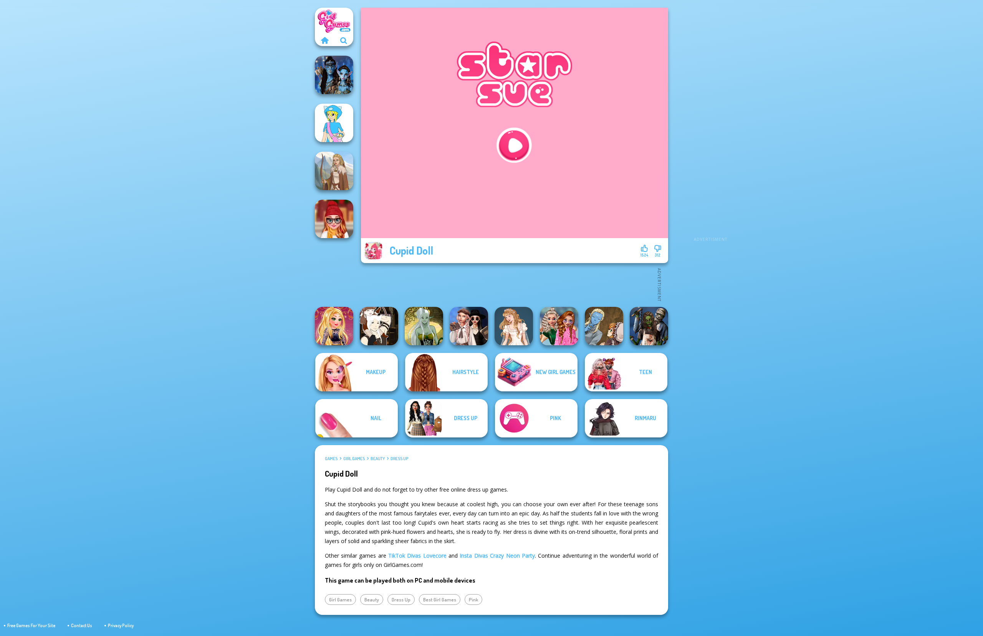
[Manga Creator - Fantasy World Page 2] (379, 326)
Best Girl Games (439, 599)
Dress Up (399, 458)
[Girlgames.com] (324, 40)
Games (331, 458)
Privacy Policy (121, 625)
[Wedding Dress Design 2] (514, 326)
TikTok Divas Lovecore (417, 555)
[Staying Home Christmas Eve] (334, 219)
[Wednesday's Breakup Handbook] (469, 326)
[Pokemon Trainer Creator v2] (334, 123)
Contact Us (81, 625)
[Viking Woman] (334, 171)
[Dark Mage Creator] (424, 326)
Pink (473, 599)
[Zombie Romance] (649, 326)
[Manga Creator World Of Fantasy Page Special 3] (604, 326)
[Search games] (343, 40)
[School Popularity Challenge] (559, 326)
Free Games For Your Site (31, 625)
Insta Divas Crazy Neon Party (497, 555)
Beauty (378, 458)
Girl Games (354, 458)
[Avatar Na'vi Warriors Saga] (334, 75)
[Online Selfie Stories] (334, 326)
